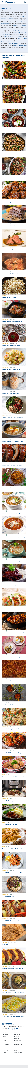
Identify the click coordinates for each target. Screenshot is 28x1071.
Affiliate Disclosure (18, 1052)
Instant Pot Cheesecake (13, 43)
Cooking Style (6, 1044)
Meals (4, 1032)
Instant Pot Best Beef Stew (19, 45)
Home (2, 5)
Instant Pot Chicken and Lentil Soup (9, 29)
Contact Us (16, 1048)
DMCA (4, 1054)
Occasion (5, 1036)
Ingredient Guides (18, 1044)
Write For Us (5, 1050)
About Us (5, 1048)
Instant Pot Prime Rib (15, 31)
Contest (16, 1050)
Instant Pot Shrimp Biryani (19, 25)
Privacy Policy (6, 1057)
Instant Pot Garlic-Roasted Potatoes (12, 36)
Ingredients (5, 1034)
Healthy (16, 1032)
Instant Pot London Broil (10, 20)
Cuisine (4, 1040)
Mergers (4, 1052)
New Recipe (17, 1034)
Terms (15, 1054)
